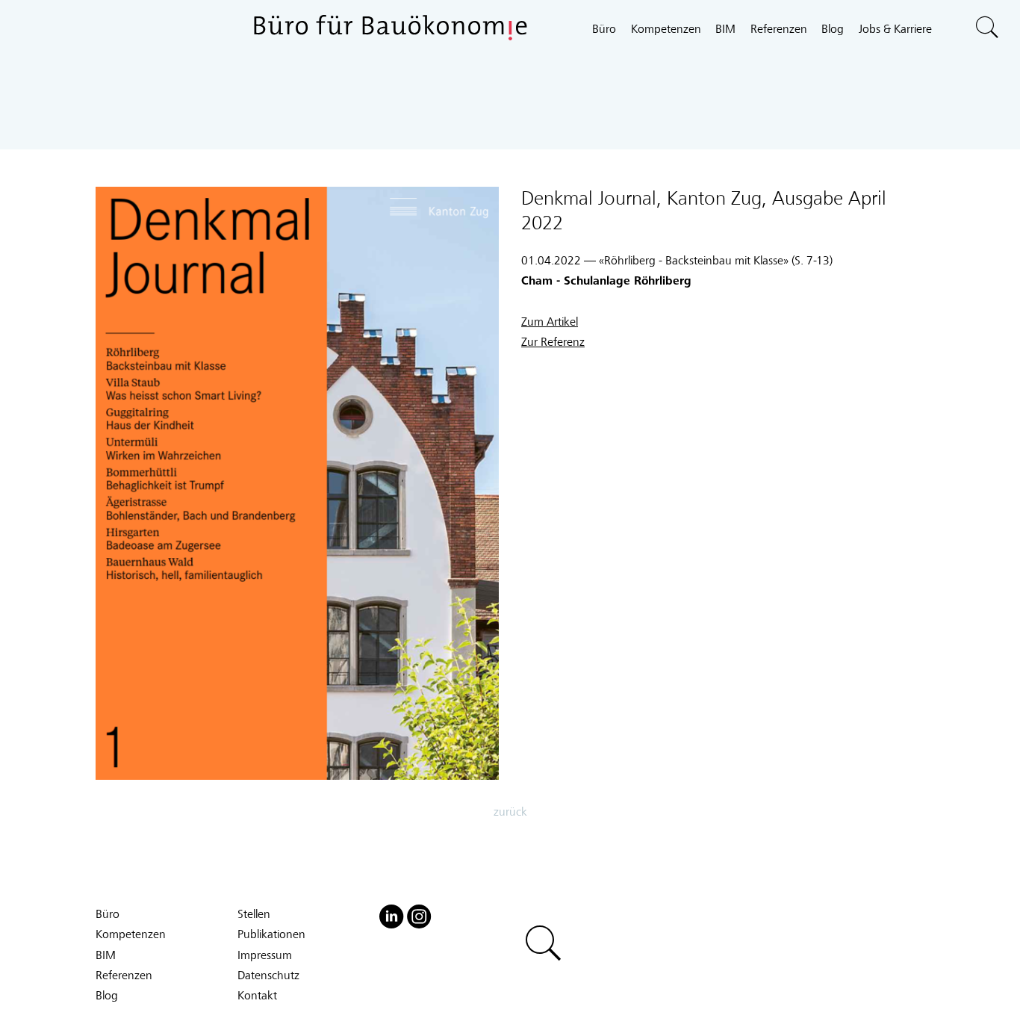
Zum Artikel (549, 322)
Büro (604, 29)
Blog (832, 29)
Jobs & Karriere (895, 29)
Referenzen (778, 29)
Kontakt (257, 995)
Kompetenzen (666, 29)
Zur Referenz (553, 342)
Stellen (253, 914)
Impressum (264, 955)
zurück (510, 812)
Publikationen (271, 934)
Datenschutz (268, 975)
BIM (725, 29)
